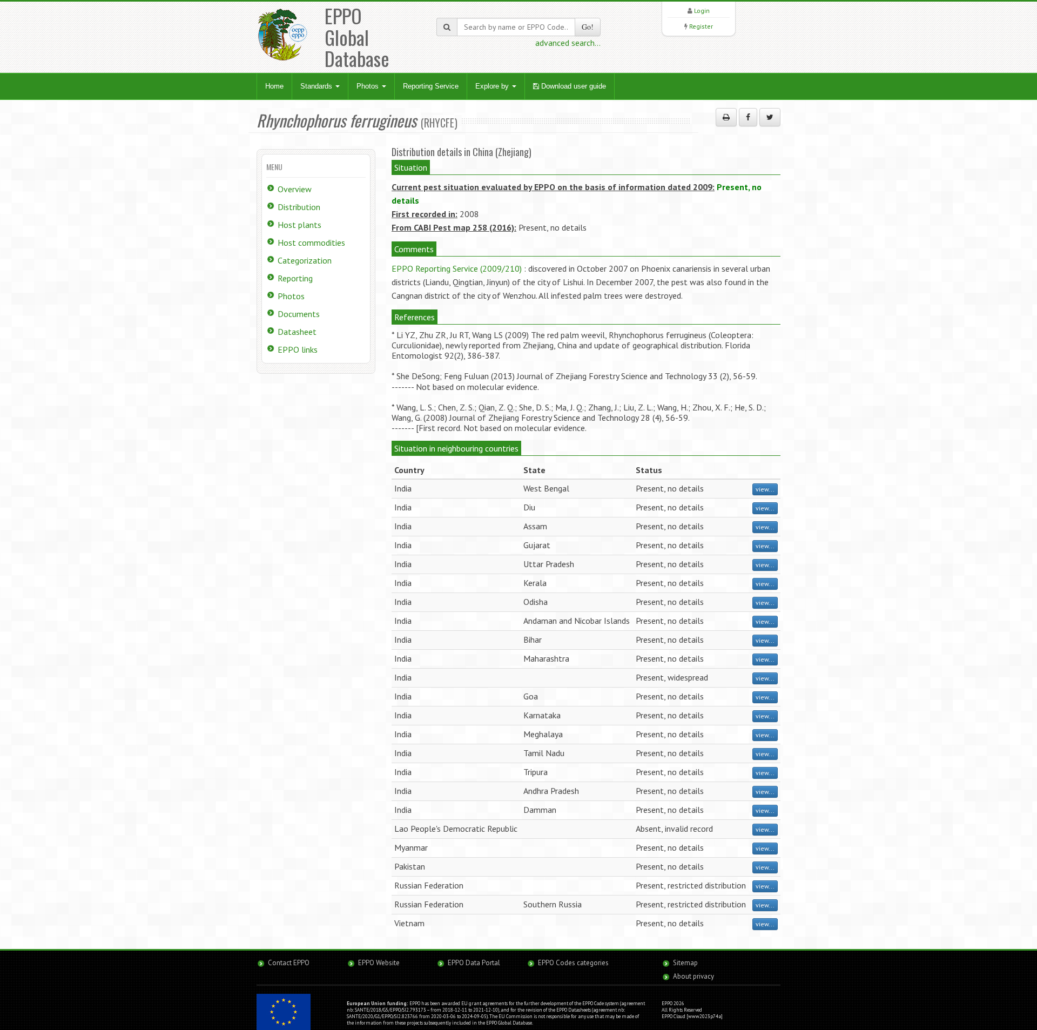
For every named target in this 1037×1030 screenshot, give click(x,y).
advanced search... (568, 42)
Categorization (305, 260)
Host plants (299, 224)
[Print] (726, 117)
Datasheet (297, 331)
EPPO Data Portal (474, 962)
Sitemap (685, 962)
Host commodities (311, 242)
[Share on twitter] (769, 117)
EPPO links (298, 349)
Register (701, 26)
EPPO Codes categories (573, 962)
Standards (317, 86)
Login (702, 10)
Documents (299, 313)
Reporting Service (431, 86)
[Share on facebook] (748, 117)
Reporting (295, 278)
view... (765, 489)
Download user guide (572, 86)
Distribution (299, 206)
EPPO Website (379, 962)
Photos (368, 86)
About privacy (693, 976)
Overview (295, 189)
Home (274, 86)
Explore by (493, 86)
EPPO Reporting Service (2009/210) (457, 268)
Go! (588, 27)
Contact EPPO (288, 962)
